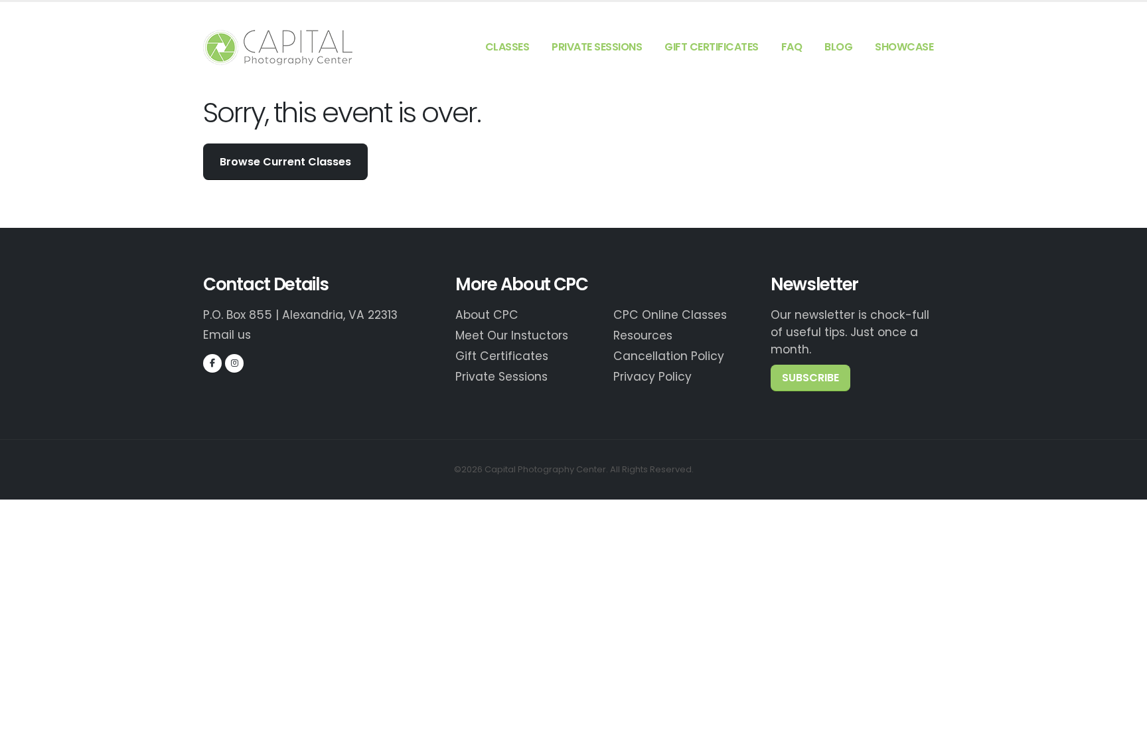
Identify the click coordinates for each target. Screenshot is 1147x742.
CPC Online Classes (670, 315)
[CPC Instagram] (234, 363)
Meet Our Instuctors (511, 335)
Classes (507, 46)
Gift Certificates (711, 46)
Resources (642, 335)
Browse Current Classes (285, 161)
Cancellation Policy (668, 356)
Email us (227, 335)
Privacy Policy (652, 377)
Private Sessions (597, 46)
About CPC (486, 315)
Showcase (904, 46)
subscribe (810, 377)
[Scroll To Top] (1123, 727)
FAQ (792, 46)
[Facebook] (212, 363)
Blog (838, 46)
